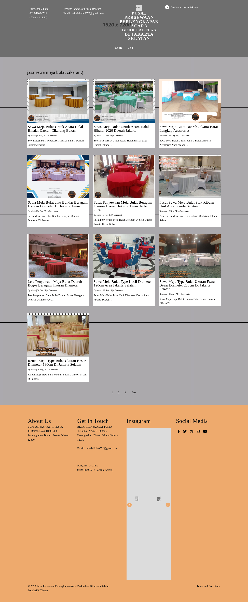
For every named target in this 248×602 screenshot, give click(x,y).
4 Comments (183, 211)
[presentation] (129, 505)
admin (33, 135)
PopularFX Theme (38, 590)
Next (133, 392)
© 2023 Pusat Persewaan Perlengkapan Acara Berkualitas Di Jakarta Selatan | (69, 586)
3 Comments (185, 135)
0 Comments (52, 135)
